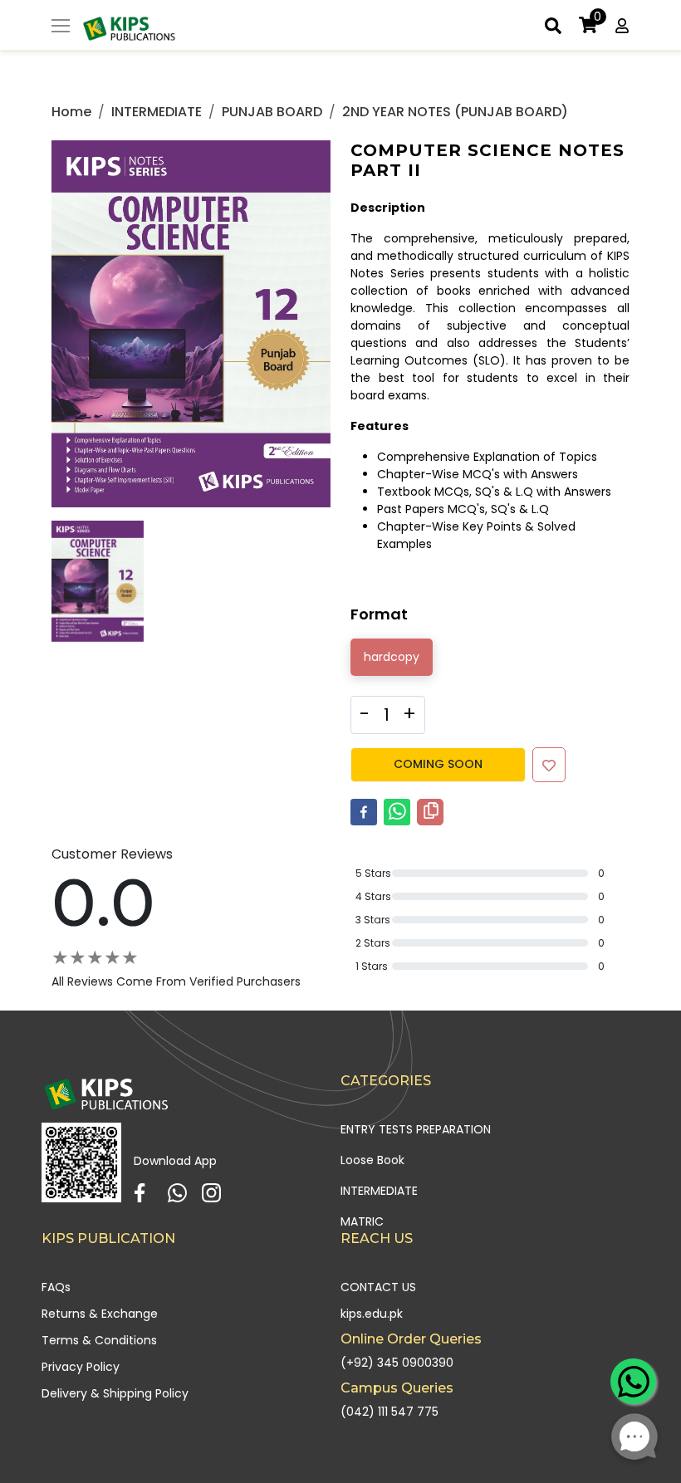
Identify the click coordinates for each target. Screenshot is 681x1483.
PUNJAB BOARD (272, 111)
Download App (175, 1161)
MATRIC (362, 1221)
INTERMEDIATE (156, 111)
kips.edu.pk (371, 1313)
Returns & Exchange (100, 1313)
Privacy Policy (81, 1366)
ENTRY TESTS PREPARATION (415, 1129)
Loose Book (372, 1160)
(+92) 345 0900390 (396, 1362)
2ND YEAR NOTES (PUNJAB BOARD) (455, 111)
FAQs (56, 1287)
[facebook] (363, 812)
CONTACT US (378, 1287)
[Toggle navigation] (60, 27)
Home (71, 111)
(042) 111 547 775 (389, 1411)
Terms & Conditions (99, 1340)
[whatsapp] (397, 812)
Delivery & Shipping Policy (115, 1393)
